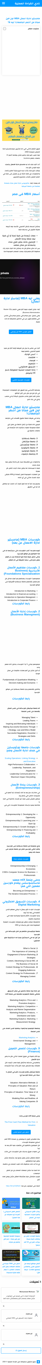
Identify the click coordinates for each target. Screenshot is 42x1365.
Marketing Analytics (27, 1038)
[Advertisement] (21, 52)
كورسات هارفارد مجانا (21, 859)
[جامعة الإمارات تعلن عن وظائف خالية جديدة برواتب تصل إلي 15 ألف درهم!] (31, 1227)
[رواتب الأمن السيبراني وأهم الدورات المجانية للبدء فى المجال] (31, 1203)
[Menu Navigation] (3, 3)
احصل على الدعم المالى (21, 1132)
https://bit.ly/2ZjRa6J (13, 1186)
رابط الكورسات (21, 698)
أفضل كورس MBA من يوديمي (21, 332)
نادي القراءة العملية (27, 3)
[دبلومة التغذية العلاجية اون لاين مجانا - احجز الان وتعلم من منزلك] (11, 1227)
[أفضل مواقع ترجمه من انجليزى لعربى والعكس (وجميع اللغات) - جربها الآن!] (31, 1255)
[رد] (3, 1305)
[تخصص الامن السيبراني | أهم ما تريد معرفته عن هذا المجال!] (11, 1203)
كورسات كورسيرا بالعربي (21, 380)
